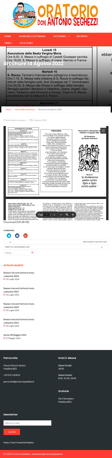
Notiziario (60, 36)
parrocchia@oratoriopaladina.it (19, 381)
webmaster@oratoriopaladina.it (47, 454)
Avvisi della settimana (32, 36)
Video (8, 43)
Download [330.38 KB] (16, 222)
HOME (8, 36)
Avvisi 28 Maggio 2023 (15, 335)
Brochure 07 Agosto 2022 (95, 242)
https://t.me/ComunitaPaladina (19, 442)
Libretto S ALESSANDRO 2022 (17, 247)
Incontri (82, 36)
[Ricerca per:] (20, 252)
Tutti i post (26, 43)
